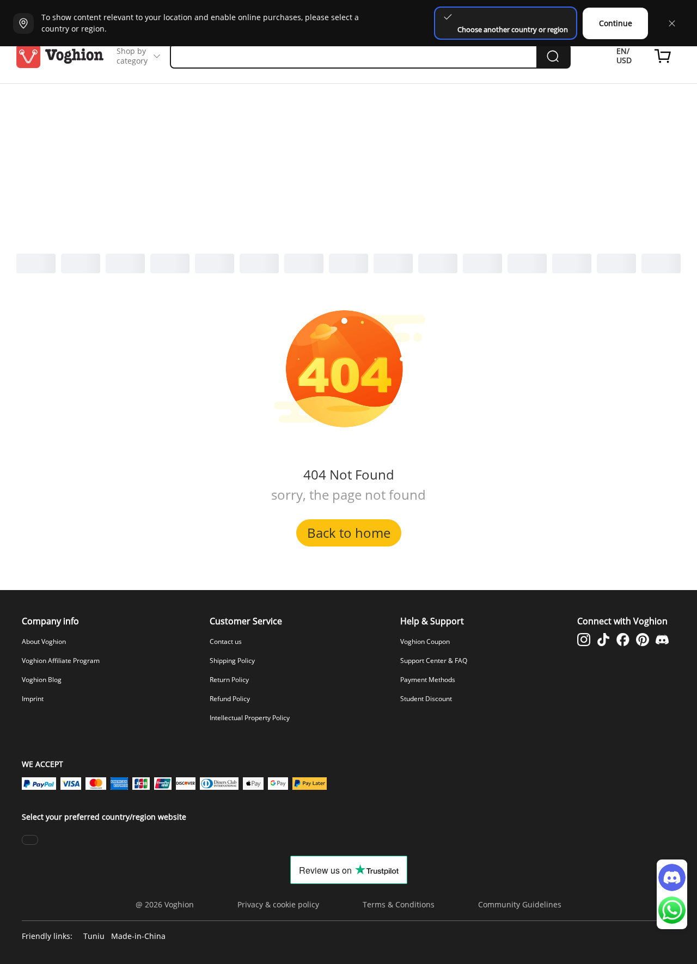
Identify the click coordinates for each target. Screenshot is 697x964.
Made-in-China (138, 936)
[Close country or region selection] (672, 23)
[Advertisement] (348, 165)
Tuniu (94, 936)
